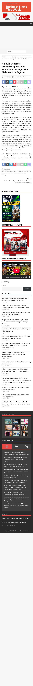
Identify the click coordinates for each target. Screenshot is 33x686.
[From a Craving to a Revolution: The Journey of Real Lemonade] (24, 433)
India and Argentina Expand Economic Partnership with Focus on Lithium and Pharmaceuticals (13, 355)
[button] (30, 23)
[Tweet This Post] (7, 82)
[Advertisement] (16, 37)
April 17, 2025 (7, 77)
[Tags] (16, 446)
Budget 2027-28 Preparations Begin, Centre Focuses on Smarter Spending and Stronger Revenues (15, 322)
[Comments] (26, 446)
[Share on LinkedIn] (11, 82)
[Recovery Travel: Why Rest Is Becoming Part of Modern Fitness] (8, 421)
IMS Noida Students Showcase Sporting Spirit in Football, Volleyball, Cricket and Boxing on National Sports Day (16, 345)
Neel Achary (5, 282)
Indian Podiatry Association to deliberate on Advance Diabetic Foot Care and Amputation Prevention (15, 371)
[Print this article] (22, 82)
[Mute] (26, 277)
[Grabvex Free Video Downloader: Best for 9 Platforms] (24, 421)
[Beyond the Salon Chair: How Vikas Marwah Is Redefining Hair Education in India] (8, 433)
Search (4, 285)
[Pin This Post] (14, 82)
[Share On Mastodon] (29, 82)
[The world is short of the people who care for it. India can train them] (16, 433)
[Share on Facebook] (4, 82)
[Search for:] (16, 51)
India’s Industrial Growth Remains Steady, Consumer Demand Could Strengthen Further (15, 459)
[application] (16, 270)
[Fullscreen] (29, 277)
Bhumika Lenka (17, 77)
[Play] (4, 277)
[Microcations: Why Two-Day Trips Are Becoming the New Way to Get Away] (8, 427)
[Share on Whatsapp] (25, 82)
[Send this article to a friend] (18, 82)
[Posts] (7, 446)
